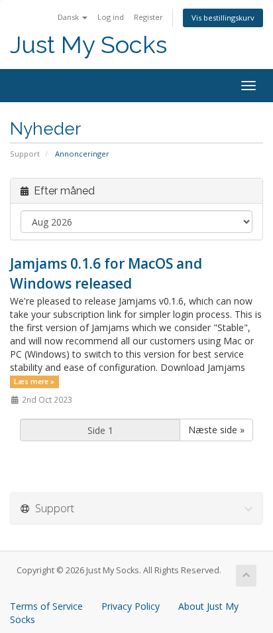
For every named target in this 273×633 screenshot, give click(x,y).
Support (25, 154)
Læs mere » (34, 381)
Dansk (69, 17)
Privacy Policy (130, 606)
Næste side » (216, 429)
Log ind (110, 17)
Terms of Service (46, 606)
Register (148, 17)
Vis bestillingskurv (222, 18)
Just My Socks (88, 45)
